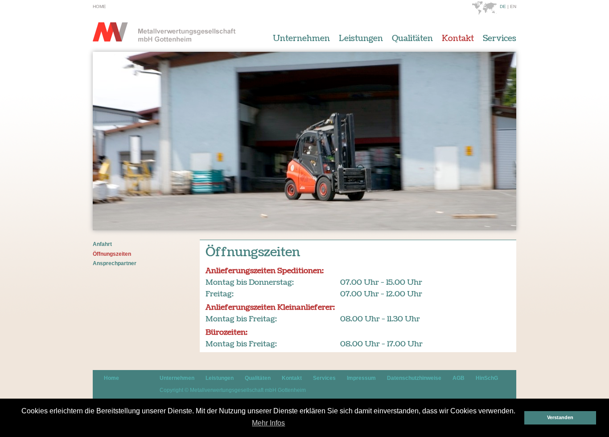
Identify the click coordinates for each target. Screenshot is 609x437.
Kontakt (458, 38)
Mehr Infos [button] (268, 423)
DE (503, 6)
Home (99, 6)
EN (513, 6)
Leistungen (361, 38)
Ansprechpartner (114, 263)
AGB (459, 378)
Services (499, 38)
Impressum (361, 378)
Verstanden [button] (560, 417)
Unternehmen (301, 38)
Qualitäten (412, 38)
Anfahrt (102, 244)
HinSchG (487, 378)
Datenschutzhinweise (414, 378)
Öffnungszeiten (112, 254)
